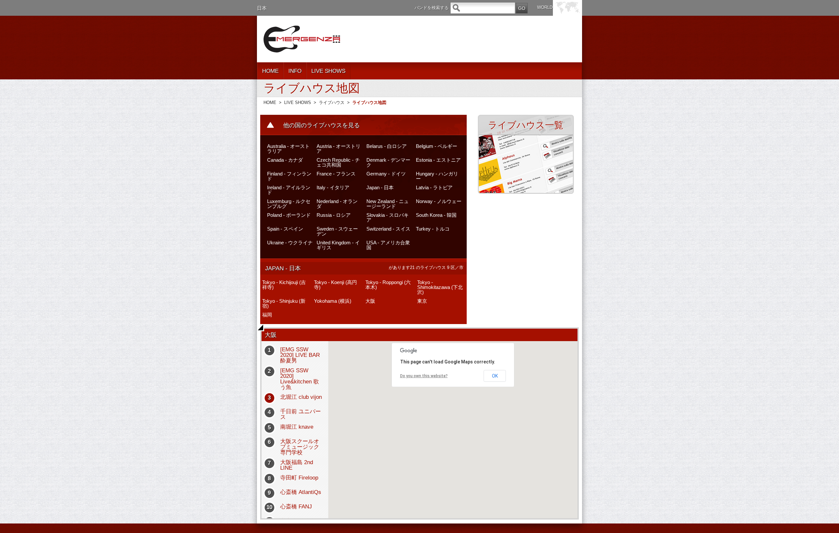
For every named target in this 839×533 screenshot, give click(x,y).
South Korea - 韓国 (436, 215)
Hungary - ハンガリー (437, 176)
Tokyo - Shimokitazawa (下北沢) (440, 287)
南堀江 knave (296, 427)
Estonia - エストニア (438, 160)
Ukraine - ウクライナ (290, 242)
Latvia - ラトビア (434, 187)
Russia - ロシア (334, 215)
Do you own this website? (424, 376)
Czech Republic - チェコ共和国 (338, 162)
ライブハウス (331, 102)
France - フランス (336, 173)
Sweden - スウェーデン (337, 231)
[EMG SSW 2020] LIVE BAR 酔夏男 (300, 355)
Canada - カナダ (285, 160)
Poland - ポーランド (289, 215)
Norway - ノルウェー (438, 201)
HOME (270, 71)
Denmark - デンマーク (388, 162)
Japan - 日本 (380, 187)
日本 (262, 8)
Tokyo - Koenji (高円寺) (335, 284)
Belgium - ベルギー (436, 146)
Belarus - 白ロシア (386, 146)
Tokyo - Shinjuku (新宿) (283, 303)
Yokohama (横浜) (332, 301)
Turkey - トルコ (433, 229)
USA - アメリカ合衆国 (388, 245)
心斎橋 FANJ (296, 506)
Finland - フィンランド (289, 176)
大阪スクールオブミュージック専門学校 (299, 447)
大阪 (370, 301)
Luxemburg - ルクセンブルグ (288, 203)
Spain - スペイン (285, 229)
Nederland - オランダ (337, 203)
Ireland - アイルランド (288, 190)
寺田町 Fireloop (299, 478)
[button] (454, 427)
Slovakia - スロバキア (387, 217)
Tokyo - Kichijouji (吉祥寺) (284, 284)
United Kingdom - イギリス (338, 245)
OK (495, 376)
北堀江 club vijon (301, 397)
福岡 (267, 315)
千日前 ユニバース (300, 414)
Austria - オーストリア (339, 148)
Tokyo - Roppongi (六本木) (388, 284)
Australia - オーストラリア (288, 148)
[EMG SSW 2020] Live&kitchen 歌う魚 (299, 379)
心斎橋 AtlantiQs (300, 492)
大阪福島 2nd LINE (296, 465)
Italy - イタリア (333, 187)
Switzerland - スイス (388, 229)
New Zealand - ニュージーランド (387, 203)
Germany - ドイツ (386, 173)
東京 (422, 301)
